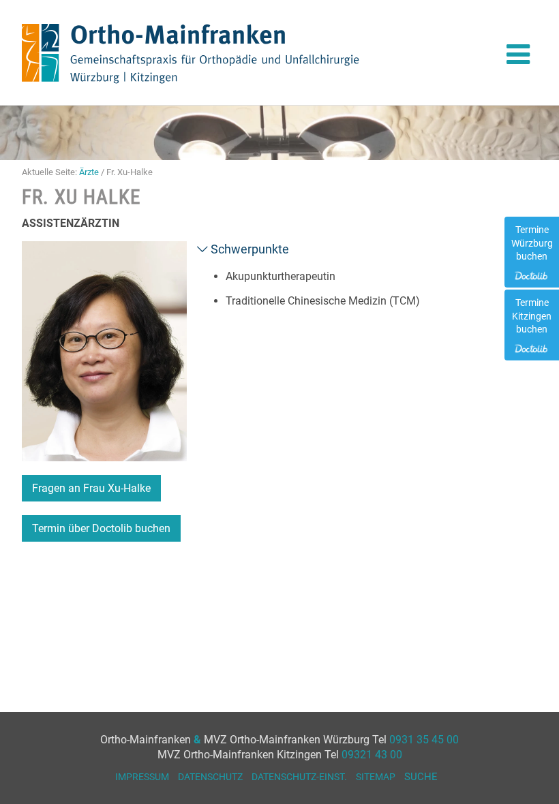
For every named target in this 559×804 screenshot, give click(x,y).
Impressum (142, 776)
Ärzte (89, 172)
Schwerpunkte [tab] (248, 249)
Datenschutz (210, 776)
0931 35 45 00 (424, 739)
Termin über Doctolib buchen (101, 528)
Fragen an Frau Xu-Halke (91, 488)
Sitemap (375, 776)
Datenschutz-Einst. (299, 776)
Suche (421, 777)
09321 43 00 (372, 754)
